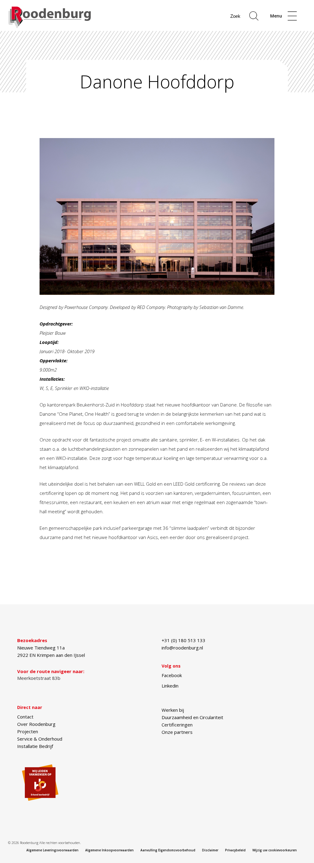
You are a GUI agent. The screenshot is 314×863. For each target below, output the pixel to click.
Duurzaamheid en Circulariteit (192, 717)
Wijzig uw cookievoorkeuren (274, 850)
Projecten (27, 731)
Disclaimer (210, 850)
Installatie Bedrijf (35, 746)
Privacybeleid (235, 850)
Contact (25, 717)
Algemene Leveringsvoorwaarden (52, 850)
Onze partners (177, 732)
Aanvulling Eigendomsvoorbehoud (167, 850)
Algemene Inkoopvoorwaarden (109, 850)
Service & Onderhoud (39, 739)
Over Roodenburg (36, 724)
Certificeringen (177, 725)
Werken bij (173, 710)
